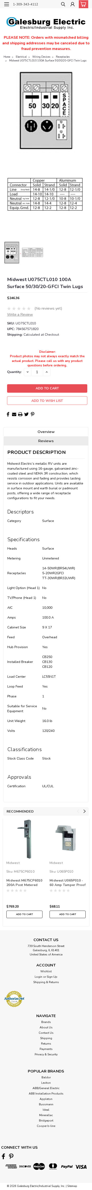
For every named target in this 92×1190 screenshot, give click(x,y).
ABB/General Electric (46, 1088)
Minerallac (46, 1115)
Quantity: (14, 372)
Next (84, 811)
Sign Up (52, 977)
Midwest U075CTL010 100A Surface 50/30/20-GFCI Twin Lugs (47, 60)
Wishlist (46, 971)
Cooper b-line (46, 1126)
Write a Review (20, 314)
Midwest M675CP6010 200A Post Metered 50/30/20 (24, 883)
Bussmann (46, 1104)
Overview (46, 431)
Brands (46, 1022)
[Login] (72, 4)
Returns (46, 1044)
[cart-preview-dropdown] (82, 4)
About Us (46, 1027)
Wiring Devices (41, 57)
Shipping (46, 1038)
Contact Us (46, 1033)
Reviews (46, 441)
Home (7, 57)
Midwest (13, 863)
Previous (78, 811)
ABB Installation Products (46, 1093)
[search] (63, 4)
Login (38, 977)
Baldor (46, 1077)
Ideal (46, 1110)
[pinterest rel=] (11, 1156)
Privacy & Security (46, 1054)
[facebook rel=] (3, 1156)
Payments (46, 1049)
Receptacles (63, 57)
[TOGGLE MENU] (6, 4)
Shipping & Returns (46, 982)
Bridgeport (46, 1120)
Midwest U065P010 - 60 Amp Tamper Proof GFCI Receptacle (68, 883)
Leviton (46, 1083)
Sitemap (72, 1186)
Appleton (46, 1099)
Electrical (21, 57)
